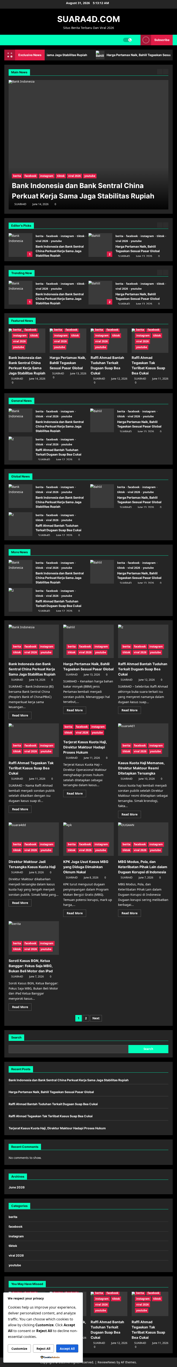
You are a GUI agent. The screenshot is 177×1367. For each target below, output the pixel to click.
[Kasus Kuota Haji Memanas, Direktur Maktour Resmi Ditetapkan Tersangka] (143, 740)
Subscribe (161, 40)
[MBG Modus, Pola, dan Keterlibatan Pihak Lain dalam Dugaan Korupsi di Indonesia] (143, 839)
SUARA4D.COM (88, 19)
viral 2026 (42, 241)
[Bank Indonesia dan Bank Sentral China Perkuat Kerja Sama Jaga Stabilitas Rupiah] (34, 641)
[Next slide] (165, 225)
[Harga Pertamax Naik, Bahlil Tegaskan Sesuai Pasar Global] (90, 144)
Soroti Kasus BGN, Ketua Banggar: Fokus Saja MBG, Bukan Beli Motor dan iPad (31, 965)
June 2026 (17, 1187)
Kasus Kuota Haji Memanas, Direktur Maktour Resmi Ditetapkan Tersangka (141, 768)
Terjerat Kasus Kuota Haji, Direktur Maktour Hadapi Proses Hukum (85, 747)
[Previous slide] (160, 225)
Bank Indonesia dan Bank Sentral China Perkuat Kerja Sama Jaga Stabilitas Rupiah (20, 245)
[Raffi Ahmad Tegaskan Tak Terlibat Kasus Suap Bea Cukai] (34, 740)
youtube (56, 241)
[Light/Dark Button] (127, 40)
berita (40, 236)
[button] (136, 40)
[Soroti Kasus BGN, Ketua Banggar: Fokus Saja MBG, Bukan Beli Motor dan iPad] (34, 938)
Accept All (67, 1349)
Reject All (43, 1349)
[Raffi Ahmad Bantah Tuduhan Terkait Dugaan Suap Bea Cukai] (143, 641)
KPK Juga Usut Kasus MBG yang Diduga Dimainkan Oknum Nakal (85, 866)
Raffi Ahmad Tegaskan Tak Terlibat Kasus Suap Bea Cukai (31, 768)
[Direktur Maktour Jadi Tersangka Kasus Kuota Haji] (34, 839)
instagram (68, 236)
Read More (22, 716)
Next (96, 1018)
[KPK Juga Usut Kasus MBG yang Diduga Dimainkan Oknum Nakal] (88, 839)
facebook (52, 236)
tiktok (81, 236)
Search (16, 1037)
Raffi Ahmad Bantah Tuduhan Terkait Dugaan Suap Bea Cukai (100, 293)
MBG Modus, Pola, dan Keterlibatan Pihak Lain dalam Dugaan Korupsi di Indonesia (142, 866)
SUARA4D (124, 256)
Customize (19, 1349)
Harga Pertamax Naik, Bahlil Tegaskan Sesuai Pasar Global (100, 245)
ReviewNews (107, 1362)
